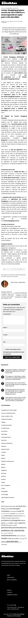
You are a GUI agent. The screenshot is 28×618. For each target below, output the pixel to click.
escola (24, 516)
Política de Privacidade (14, 616)
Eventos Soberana (6, 443)
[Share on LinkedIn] (21, 269)
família (3, 518)
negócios (21, 523)
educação (8, 516)
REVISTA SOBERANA (12, 580)
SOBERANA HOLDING (12, 595)
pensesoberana (19, 527)
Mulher (3, 458)
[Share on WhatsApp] (4, 269)
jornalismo (5, 520)
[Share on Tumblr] (24, 269)
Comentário (7, 314)
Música (3, 467)
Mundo (3, 464)
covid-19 (20, 511)
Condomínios (5, 428)
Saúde (3, 482)
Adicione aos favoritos (12, 276)
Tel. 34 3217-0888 (11, 605)
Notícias (3, 8)
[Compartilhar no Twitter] (12, 269)
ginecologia (11, 518)
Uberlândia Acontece (12, 8)
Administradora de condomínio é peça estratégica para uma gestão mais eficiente (16, 384)
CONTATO (9, 592)
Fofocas (3, 446)
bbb (17, 506)
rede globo (10, 533)
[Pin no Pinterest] (18, 269)
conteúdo (5, 511)
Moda (3, 455)
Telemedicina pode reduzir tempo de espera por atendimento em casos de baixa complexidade (15, 399)
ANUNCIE (9, 590)
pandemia (4, 525)
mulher (10, 523)
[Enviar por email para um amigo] (15, 269)
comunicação (14, 509)
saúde (4, 538)
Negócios (4, 470)
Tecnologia (4, 494)
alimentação (12, 506)
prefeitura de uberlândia (12, 530)
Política (3, 476)
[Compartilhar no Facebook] (7, 269)
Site (4, 342)
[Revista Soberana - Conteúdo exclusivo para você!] (9, 3)
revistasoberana (8, 535)
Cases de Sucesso (6, 419)
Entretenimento (6, 437)
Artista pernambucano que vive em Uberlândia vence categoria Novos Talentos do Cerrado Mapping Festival (15, 392)
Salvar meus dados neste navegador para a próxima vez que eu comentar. (13, 352)
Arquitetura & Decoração (9, 410)
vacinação (4, 544)
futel (6, 518)
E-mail (5, 335)
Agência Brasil (5, 506)
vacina (20, 542)
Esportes (4, 440)
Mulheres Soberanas (7, 461)
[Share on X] (9, 269)
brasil (6, 509)
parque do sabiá (12, 525)
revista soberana (20, 536)
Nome (5, 327)
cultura (17, 513)
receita (6, 533)
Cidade (3, 422)
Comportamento (6, 425)
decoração (21, 513)
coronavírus (13, 511)
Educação (4, 434)
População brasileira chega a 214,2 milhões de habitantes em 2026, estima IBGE (15, 371)
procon (2, 533)
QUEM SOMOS (10, 577)
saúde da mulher (13, 538)
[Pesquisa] (26, 2)
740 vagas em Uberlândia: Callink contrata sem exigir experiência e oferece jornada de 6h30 (15, 378)
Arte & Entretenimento (8, 413)
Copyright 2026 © (8, 614)
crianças (12, 513)
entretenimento (17, 516)
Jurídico (3, 452)
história (17, 518)
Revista (3, 479)
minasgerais (15, 520)
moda (7, 523)
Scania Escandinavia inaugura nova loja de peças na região (21, 295)
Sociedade (4, 491)
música (16, 523)
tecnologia (21, 538)
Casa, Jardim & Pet (7, 416)
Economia (4, 431)
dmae (2, 516)
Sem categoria (5, 485)
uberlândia (12, 541)
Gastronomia (5, 449)
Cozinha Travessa (5, 513)
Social (3, 488)
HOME (8, 575)
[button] (19, 3)
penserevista (6, 527)
